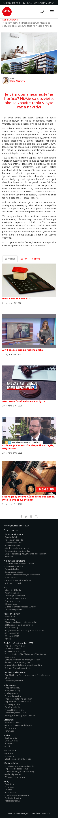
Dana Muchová (10, 19)
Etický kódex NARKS (13, 542)
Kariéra (8, 638)
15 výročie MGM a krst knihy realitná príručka (24, 630)
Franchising (10, 619)
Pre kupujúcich (11, 693)
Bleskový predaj (12, 604)
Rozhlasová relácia (13, 648)
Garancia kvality (12, 569)
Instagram (9, 756)
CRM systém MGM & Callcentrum (19, 625)
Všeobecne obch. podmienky (17, 548)
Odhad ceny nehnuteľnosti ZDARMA (20, 606)
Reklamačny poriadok (14, 540)
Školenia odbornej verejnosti (17, 662)
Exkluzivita (9, 784)
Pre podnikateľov (12, 687)
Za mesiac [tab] (10, 258)
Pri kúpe (8, 789)
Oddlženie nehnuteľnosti (15, 598)
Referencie (9, 731)
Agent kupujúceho (13, 593)
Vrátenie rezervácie (13, 583)
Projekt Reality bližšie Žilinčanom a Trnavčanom (25, 654)
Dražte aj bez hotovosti (15, 595)
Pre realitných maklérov (15, 712)
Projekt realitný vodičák (15, 646)
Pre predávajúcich (13, 696)
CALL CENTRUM (11, 740)
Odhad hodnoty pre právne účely (19, 771)
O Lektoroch (10, 728)
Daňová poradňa (12, 704)
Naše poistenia (11, 577)
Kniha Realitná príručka (15, 651)
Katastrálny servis (12, 801)
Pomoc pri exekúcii (13, 601)
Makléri (8, 746)
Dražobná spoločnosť (14, 609)
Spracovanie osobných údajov (18, 551)
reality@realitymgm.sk (40, 2)
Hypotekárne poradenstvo (16, 768)
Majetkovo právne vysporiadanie (19, 766)
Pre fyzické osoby (12, 690)
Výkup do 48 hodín (13, 590)
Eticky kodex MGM (13, 545)
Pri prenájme (10, 792)
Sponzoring (10, 657)
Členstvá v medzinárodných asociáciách (22, 574)
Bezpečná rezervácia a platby (18, 580)
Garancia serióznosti (14, 572)
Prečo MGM (10, 616)
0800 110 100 (13, 2)
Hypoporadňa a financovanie (18, 701)
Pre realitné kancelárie (14, 710)
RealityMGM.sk (18, 813)
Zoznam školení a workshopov (18, 725)
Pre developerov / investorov (17, 795)
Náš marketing (11, 627)
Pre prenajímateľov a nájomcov (18, 699)
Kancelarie (9, 743)
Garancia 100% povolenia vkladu (19, 563)
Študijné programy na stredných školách (22, 659)
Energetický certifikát (14, 680)
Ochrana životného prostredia (18, 668)
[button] (42, 11)
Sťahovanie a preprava (15, 777)
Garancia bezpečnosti (14, 566)
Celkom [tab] (36, 258)
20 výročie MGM (12, 633)
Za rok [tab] (23, 258)
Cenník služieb (11, 537)
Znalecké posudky (13, 774)
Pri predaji (9, 787)
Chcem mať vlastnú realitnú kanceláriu (21, 622)
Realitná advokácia (13, 798)
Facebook (9, 753)
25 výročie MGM (12, 636)
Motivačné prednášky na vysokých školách (23, 665)
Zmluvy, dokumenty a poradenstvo (20, 715)
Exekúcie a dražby (13, 707)
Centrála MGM (11, 738)
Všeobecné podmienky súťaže (18, 759)
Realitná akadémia (13, 722)
